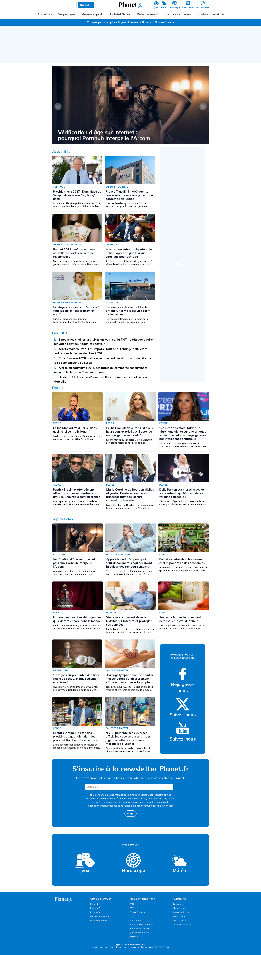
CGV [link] (131, 908)
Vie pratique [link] (179, 908)
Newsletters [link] (135, 920)
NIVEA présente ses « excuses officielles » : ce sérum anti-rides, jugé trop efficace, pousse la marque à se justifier (128, 738)
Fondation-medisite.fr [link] (100, 916)
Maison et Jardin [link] (181, 912)
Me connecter (202, 7)
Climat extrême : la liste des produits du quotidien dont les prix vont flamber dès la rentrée (75, 736)
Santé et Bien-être (211, 14)
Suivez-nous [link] (182, 715)
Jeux (156, 7)
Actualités (44, 14)
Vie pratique (66, 14)
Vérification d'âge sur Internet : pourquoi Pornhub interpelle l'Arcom (75, 562)
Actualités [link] (178, 904)
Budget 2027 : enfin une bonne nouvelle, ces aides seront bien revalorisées (74, 253)
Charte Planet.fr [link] (137, 912)
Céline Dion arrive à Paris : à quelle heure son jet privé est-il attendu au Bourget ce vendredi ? (130, 431)
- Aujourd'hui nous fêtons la (145, 22)
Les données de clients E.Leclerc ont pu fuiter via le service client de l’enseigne (128, 310)
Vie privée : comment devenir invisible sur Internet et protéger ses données (129, 620)
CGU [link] (131, 904)
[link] (182, 673)
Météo (164, 7)
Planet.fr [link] (94, 904)
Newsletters (188, 7)
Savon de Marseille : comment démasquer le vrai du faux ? (180, 619)
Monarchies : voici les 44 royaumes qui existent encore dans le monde (77, 619)
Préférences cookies (139, 928)
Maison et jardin (92, 14)
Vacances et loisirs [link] (182, 924)
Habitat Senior (120, 14)
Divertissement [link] (180, 920)
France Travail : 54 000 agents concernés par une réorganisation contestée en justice (129, 195)
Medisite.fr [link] (95, 908)
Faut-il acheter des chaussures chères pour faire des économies (182, 561)
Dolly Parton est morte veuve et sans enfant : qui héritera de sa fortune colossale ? (181, 493)
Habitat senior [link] (180, 916)
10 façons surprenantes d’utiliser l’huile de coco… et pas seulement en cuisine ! (76, 678)
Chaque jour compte (101, 22)
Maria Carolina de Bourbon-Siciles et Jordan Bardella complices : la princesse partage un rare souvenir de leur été (130, 495)
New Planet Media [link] (99, 920)
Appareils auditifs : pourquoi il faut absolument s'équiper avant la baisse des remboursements (118, 135)
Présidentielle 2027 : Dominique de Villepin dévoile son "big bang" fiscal (77, 195)
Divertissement (147, 14)
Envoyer (130, 813)
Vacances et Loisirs (178, 14)
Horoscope (174, 7)
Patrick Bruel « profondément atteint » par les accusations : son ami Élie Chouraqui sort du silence (76, 493)
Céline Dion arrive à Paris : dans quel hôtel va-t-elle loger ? (75, 429)
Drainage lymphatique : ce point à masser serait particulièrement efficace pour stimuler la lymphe (129, 678)
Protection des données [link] (141, 924)
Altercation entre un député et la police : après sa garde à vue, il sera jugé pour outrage (129, 253)
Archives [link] (133, 936)
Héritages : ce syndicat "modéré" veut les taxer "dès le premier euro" (76, 310)
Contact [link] (133, 916)
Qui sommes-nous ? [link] (139, 932)
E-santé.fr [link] (95, 912)
